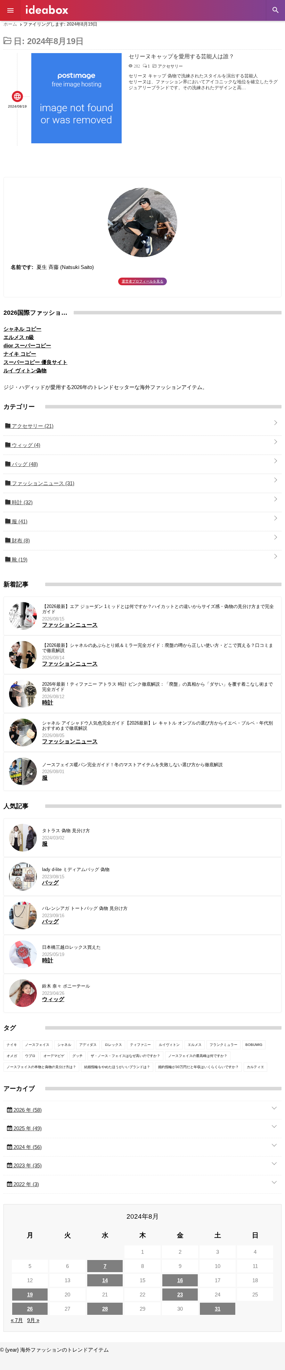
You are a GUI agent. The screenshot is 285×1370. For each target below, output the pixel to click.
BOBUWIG (253, 1045)
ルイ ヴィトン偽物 (25, 370)
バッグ (24, 464)
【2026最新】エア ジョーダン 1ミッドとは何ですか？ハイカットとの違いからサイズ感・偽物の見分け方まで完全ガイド (158, 609)
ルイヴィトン (169, 1045)
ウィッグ (25, 445)
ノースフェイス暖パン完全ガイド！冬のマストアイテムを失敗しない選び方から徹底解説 (132, 764)
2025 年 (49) (27, 1128)
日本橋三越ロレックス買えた (71, 947)
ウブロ (30, 1056)
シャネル (64, 1045)
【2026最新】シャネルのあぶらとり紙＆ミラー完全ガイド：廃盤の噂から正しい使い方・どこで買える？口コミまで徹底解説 (157, 648)
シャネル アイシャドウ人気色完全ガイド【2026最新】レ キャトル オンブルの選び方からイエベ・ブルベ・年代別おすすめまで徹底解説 (157, 725)
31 (217, 1309)
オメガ (12, 1056)
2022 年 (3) (25, 1184)
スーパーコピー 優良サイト (35, 362)
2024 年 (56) (27, 1147)
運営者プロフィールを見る (142, 281)
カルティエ (255, 1067)
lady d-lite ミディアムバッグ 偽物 (75, 869)
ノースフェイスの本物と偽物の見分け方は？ (41, 1067)
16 (180, 1280)
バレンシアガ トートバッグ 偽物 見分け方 (85, 908)
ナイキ (12, 1045)
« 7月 (17, 1320)
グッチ (77, 1056)
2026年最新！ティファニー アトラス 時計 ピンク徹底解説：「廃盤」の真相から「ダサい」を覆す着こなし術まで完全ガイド (157, 687)
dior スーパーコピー (27, 345)
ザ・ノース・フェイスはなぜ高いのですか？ (125, 1056)
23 (180, 1294)
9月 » (33, 1320)
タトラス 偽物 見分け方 (66, 830)
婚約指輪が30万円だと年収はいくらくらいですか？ (198, 1067)
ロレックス (113, 1045)
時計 (21, 502)
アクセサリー (32, 426)
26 (30, 1309)
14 (105, 1280)
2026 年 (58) (27, 1110)
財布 (20, 540)
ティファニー (140, 1045)
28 (105, 1309)
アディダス (88, 1045)
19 (30, 1294)
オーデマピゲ (53, 1056)
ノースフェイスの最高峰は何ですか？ (197, 1056)
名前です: (22, 267)
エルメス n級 (18, 337)
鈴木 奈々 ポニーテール (66, 986)
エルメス (195, 1045)
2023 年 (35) (27, 1165)
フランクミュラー (223, 1045)
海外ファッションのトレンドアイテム (47, 9)
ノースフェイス (37, 1045)
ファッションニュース (42, 483)
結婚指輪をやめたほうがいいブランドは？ (117, 1067)
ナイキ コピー (19, 354)
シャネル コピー (22, 329)
